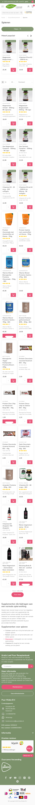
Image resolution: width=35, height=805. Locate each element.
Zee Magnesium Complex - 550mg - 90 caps (9, 148)
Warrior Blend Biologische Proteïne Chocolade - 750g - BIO (9, 277)
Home (3, 17)
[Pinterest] (29, 778)
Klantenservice (17, 687)
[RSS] (17, 781)
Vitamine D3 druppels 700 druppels (7, 526)
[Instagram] (20, 778)
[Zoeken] (21, 12)
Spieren (25, 17)
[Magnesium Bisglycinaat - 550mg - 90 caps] (9, 46)
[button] (28, 6)
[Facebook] (6, 778)
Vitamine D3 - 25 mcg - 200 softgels (9, 189)
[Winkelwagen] (32, 6)
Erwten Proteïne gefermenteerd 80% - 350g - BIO (25, 320)
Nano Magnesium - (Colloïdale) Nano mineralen (9, 568)
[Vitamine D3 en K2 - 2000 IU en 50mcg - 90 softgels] (25, 46)
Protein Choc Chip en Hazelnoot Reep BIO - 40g (9, 406)
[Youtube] (15, 778)
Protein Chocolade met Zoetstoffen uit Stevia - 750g (8, 233)
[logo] (15, 6)
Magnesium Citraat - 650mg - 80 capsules (9, 108)
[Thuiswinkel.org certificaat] (13, 790)
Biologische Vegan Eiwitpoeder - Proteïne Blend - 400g (9, 363)
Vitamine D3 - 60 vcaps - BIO (25, 486)
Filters (16, 29)
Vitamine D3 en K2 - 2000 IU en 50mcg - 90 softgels (25, 58)
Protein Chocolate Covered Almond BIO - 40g (9, 446)
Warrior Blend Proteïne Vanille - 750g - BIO (9, 320)
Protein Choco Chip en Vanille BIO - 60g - (24, 406)
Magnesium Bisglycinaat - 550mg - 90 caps (8, 58)
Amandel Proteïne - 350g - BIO (9, 486)
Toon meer (17, 595)
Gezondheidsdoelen (14, 17)
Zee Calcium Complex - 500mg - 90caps (25, 148)
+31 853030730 (10, 714)
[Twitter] (10, 778)
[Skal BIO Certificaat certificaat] (23, 790)
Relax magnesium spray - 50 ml (25, 526)
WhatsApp (9, 717)
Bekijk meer (27, 755)
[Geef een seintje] (9, 336)
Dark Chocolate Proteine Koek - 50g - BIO (24, 446)
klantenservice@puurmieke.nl (15, 721)
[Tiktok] (24, 778)
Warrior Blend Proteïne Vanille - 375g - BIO (25, 275)
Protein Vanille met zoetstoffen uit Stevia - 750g (25, 232)
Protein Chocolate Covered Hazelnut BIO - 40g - (25, 361)
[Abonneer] (31, 666)
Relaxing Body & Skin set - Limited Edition (25, 568)
